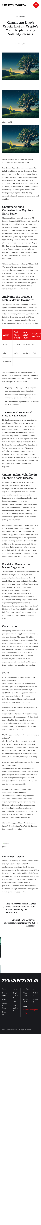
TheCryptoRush (7, 1030)
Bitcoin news (20, 16)
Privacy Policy (25, 994)
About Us (26, 989)
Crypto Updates (15, 995)
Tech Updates (15, 1007)
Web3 (4, 999)
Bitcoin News (4, 994)
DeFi (14, 1001)
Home (4, 989)
